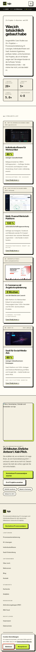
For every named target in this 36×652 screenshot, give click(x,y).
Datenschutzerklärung (24, 641)
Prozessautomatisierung (11, 537)
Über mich (6, 563)
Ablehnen (8, 647)
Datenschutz (7, 626)
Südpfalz (6, 594)
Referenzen (7, 568)
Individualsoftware (9, 547)
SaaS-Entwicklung (9, 552)
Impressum (7, 621)
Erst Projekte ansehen (14, 482)
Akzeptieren (22, 647)
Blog (4, 573)
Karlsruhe (6, 589)
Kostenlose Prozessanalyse (15, 526)
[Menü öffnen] (31, 3)
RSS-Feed (6, 610)
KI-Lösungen (7, 542)
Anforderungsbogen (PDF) (12, 605)
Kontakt (5, 578)
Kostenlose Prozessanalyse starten (16, 474)
